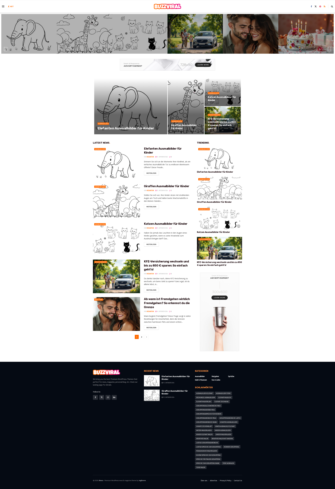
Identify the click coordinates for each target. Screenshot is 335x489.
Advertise (213, 480)
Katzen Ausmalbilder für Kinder (140, 35)
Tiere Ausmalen (228, 463)
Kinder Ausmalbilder (223, 430)
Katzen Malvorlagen (203, 430)
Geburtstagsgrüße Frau (205, 410)
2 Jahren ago (30, 41)
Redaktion (103, 133)
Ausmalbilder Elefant (204, 393)
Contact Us (238, 480)
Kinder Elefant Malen (204, 434)
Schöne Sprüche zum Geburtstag (208, 455)
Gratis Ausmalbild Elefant (225, 426)
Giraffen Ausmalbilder (228, 422)
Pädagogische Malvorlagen (206, 451)
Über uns (204, 480)
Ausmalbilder (29, 32)
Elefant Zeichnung (222, 401)
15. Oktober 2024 (115, 133)
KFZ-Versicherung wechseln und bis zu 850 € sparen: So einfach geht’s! (166, 265)
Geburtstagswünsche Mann (206, 422)
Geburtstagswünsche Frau (206, 418)
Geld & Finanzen (196, 30)
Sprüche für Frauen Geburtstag (208, 459)
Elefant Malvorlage (203, 401)
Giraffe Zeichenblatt (204, 426)
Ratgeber (215, 376)
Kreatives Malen (202, 438)
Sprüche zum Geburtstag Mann (207, 463)
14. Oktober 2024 (162, 311)
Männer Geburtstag (231, 447)
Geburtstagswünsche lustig (230, 418)
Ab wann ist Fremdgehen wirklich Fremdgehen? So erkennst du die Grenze (167, 303)
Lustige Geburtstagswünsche (207, 442)
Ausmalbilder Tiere (223, 393)
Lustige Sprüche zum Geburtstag (208, 447)
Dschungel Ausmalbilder (205, 397)
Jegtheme (142, 480)
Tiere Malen (200, 467)
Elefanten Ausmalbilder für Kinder (29, 35)
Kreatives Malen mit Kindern (222, 438)
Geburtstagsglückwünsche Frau (208, 406)
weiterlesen (151, 173)
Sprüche (306, 30)
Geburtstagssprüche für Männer (208, 414)
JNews (101, 480)
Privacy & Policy (225, 480)
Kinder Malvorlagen (223, 434)
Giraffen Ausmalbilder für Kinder (85, 35)
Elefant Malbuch (224, 397)
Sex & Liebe (251, 30)
